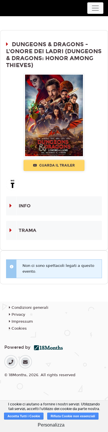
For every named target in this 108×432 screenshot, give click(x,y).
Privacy (17, 314)
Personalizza (51, 424)
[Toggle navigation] (95, 8)
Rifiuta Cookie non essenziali (73, 416)
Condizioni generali (29, 307)
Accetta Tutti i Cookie (23, 416)
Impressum (21, 321)
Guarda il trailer (56, 165)
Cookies (18, 328)
